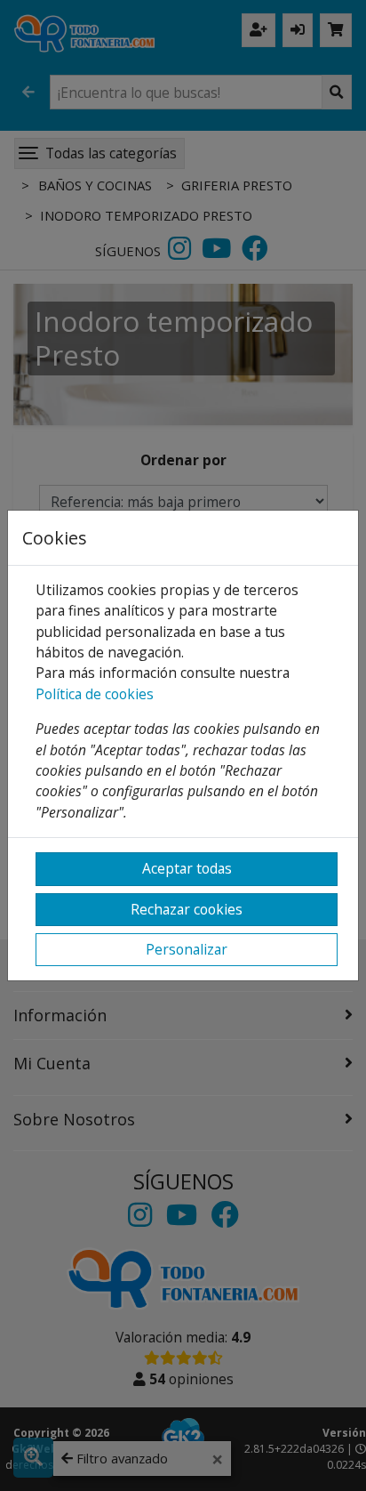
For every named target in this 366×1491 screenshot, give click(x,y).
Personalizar (186, 949)
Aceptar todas (187, 868)
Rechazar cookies (187, 909)
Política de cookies (95, 694)
